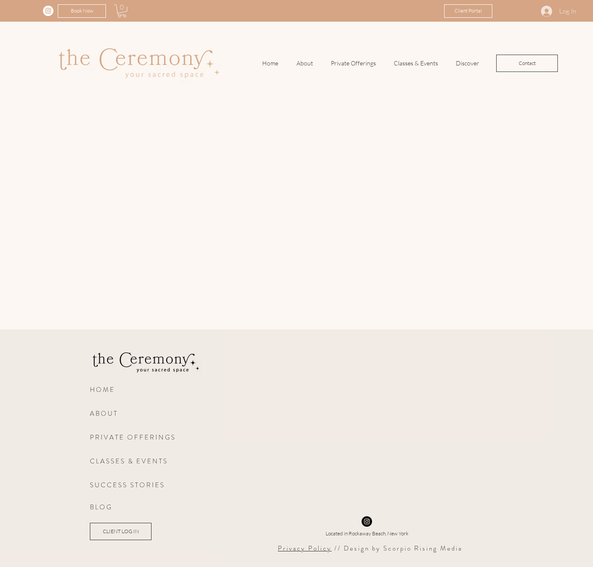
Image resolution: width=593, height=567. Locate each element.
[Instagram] (48, 11)
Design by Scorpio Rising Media (403, 548)
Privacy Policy (305, 548)
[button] (122, 10)
